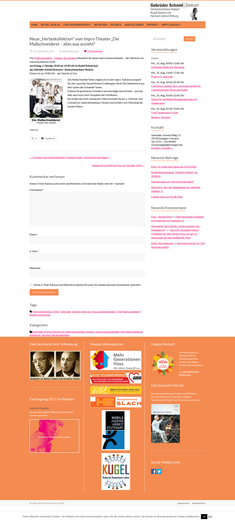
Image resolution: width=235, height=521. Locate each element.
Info (210, 516)
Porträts (152, 24)
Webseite (35, 267)
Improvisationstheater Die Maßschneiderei (119, 331)
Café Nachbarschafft (77, 24)
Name (34, 234)
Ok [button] (204, 516)
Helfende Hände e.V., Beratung (167, 67)
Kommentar (37, 189)
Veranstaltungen (60, 334)
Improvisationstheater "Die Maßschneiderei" (116, 311)
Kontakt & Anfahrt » (162, 147)
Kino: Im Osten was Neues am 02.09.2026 (173, 166)
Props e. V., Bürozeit (162, 76)
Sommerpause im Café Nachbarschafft (172, 181)
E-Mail (34, 251)
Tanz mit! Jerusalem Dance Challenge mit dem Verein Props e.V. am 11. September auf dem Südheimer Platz (175, 233)
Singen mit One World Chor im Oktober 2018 (118, 165)
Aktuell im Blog (50, 24)
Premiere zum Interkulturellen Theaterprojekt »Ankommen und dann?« (70, 157)
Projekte (115, 24)
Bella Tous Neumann (162, 243)
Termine (46, 334)
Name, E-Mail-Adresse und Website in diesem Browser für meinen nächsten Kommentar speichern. (87, 284)
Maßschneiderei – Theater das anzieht (55, 57)
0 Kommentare (95, 51)
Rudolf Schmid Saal (40, 314)
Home (34, 24)
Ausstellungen (134, 24)
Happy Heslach (170, 24)
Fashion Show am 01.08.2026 (167, 196)
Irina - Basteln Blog (161, 216)
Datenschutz (198, 503)
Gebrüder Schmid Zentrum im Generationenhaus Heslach (63, 331)
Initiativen (100, 24)
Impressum (184, 503)
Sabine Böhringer (70, 51)
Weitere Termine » (161, 117)
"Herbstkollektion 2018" (45, 311)
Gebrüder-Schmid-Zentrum (75, 311)
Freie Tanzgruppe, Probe (164, 112)
